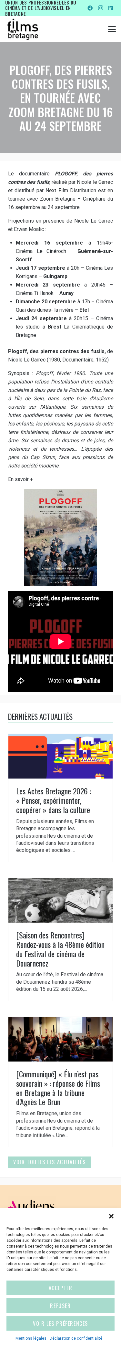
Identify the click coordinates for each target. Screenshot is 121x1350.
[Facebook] (90, 8)
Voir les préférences (60, 1323)
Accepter (61, 1288)
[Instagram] (100, 8)
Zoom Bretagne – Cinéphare (73, 199)
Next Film (56, 190)
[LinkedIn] (111, 8)
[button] (111, 1216)
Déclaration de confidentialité (76, 1338)
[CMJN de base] (22, 29)
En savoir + (20, 479)
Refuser (60, 1306)
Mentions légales (30, 1338)
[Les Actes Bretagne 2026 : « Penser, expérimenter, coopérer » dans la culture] (60, 798)
